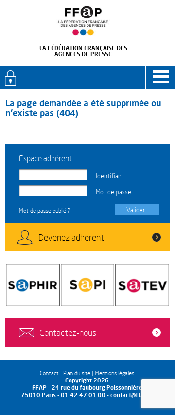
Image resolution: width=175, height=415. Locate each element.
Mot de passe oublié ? (44, 210)
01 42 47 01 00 (83, 394)
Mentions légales (114, 373)
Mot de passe (113, 192)
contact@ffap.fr (132, 394)
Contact (49, 373)
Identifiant (110, 176)
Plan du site (76, 373)
